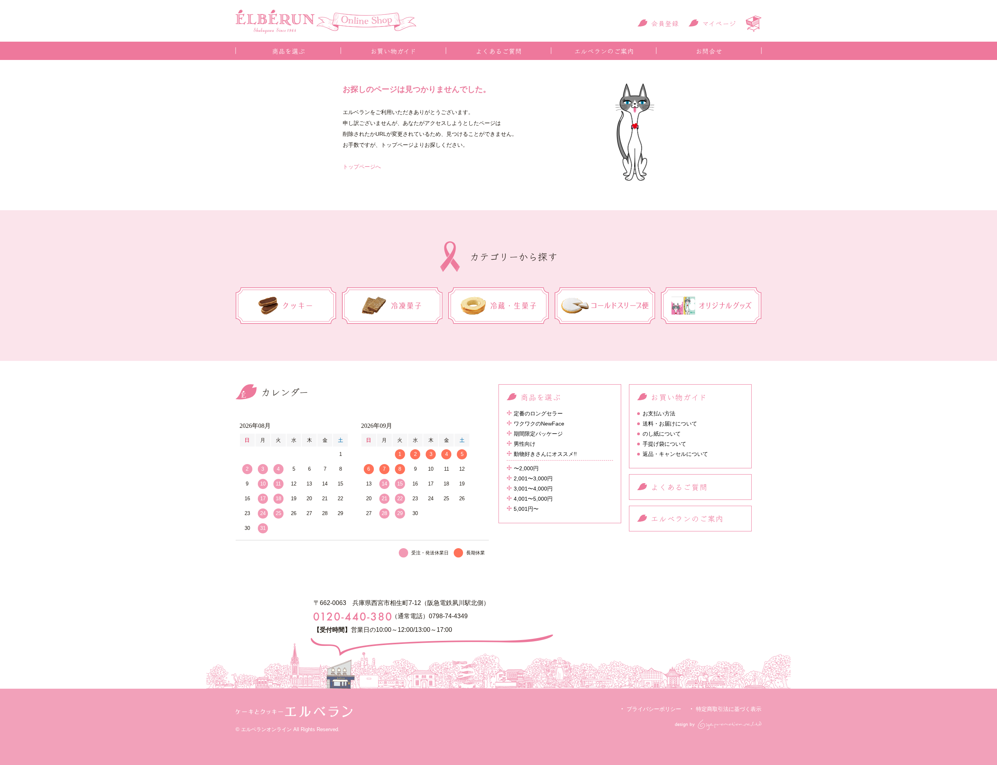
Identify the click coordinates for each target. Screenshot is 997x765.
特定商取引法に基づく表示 (728, 709)
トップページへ (362, 167)
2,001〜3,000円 (533, 478)
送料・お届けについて (670, 423)
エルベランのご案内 (604, 51)
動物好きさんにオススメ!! (545, 454)
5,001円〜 (526, 509)
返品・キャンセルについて (675, 454)
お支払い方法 (659, 413)
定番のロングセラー (538, 413)
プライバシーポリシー (654, 709)
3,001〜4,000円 (533, 488)
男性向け (524, 444)
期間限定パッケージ (538, 434)
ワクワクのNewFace (539, 423)
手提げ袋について (664, 444)
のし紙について (662, 434)
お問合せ (709, 51)
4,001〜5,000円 (533, 499)
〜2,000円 (526, 468)
